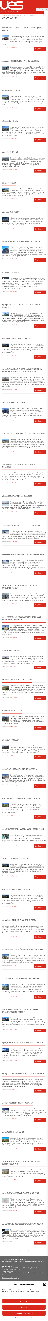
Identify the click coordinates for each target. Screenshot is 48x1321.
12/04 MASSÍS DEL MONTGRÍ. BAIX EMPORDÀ (19, 920)
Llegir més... (39, 49)
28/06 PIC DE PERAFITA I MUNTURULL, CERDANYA (21, 798)
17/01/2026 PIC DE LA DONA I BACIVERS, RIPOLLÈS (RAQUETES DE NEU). (21, 587)
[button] (44, 1284)
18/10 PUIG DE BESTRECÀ (12, 711)
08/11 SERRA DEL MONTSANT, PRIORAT (17, 680)
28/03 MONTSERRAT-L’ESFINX (13, 402)
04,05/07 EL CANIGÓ (10, 152)
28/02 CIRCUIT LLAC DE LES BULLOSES (17, 496)
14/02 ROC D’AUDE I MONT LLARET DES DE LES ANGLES (23, 525)
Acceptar (24, 1301)
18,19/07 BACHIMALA (10, 121)
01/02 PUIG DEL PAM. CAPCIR (13, 1132)
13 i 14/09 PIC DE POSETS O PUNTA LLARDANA (19, 769)
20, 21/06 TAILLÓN (9, 183)
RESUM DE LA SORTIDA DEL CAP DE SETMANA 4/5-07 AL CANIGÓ (23, 29)
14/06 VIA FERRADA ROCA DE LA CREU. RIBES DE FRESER (23, 829)
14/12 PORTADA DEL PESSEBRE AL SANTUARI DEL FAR (22, 1224)
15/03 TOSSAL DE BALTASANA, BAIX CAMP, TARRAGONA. (23, 1043)
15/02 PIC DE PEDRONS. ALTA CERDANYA (17, 1103)
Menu (43, 10)
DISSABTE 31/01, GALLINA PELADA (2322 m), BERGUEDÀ (23, 554)
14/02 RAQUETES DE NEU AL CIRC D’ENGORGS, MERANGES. (20, 465)
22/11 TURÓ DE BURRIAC (11, 651)
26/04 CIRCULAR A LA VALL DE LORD (16, 889)
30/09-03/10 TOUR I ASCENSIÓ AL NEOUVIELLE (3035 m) (23, 433)
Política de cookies (20, 1317)
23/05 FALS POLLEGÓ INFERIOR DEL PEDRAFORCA (21, 241)
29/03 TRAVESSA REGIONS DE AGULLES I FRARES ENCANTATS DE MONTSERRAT (20, 1011)
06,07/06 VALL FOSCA (10, 212)
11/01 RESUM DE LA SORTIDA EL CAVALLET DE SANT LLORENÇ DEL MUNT (21, 1162)
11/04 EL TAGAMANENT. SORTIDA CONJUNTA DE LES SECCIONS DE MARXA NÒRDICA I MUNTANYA (22, 370)
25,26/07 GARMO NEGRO (11, 90)
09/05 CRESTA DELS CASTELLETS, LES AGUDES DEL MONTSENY (21, 306)
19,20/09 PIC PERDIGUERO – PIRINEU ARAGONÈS (20, 61)
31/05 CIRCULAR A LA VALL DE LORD (15, 858)
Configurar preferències (24, 1313)
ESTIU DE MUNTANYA (10, 272)
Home (3, 15)
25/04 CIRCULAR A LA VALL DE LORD (16, 338)
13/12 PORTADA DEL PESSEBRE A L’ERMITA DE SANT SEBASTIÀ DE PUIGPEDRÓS (21, 618)
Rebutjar (24, 1307)
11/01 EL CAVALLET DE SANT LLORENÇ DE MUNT (20, 1193)
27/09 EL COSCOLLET (10, 740)
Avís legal (29, 1317)
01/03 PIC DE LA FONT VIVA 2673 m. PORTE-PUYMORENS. (23, 1074)
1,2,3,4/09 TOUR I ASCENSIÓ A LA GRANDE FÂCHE (20, 978)
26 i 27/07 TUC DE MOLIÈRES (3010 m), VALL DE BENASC (23, 949)
